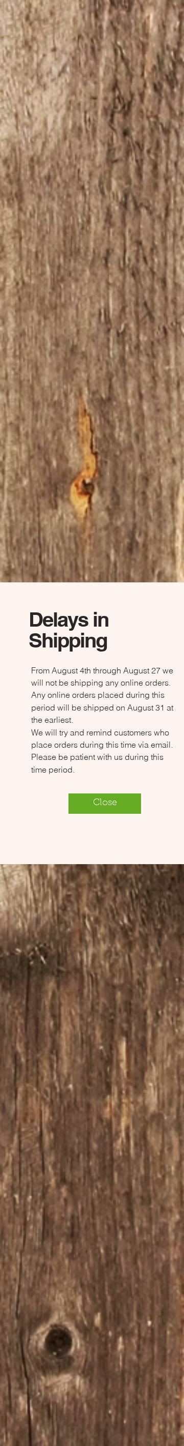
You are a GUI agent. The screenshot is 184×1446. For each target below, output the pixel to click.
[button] (104, 803)
